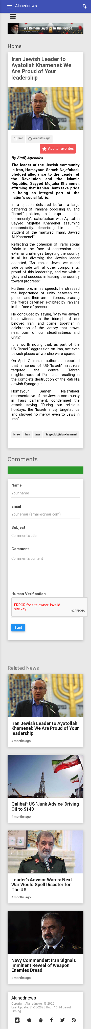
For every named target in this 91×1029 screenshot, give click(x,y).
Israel (16, 434)
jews (37, 434)
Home (14, 46)
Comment (20, 549)
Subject (18, 527)
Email (16, 506)
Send (18, 627)
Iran (27, 434)
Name (16, 485)
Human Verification (28, 594)
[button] (17, 1020)
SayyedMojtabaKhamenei (61, 434)
